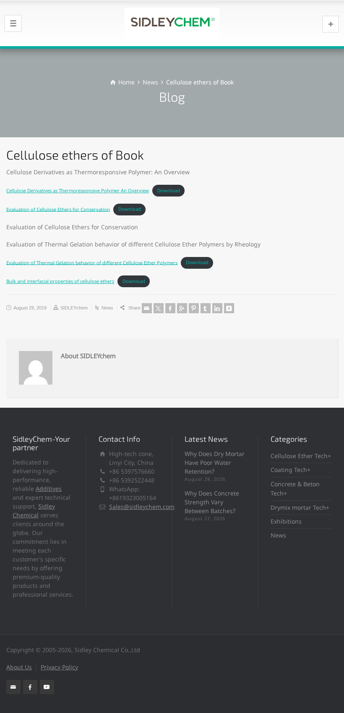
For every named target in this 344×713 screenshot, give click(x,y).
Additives (49, 489)
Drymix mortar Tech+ (300, 507)
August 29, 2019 (30, 307)
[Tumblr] (206, 308)
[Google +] (182, 308)
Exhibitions (286, 521)
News (107, 307)
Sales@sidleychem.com (142, 507)
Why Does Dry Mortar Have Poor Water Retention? (215, 462)
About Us (19, 667)
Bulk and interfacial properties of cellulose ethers (60, 281)
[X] (159, 308)
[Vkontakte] (229, 308)
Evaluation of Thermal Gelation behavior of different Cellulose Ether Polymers (91, 262)
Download (168, 190)
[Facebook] (170, 308)
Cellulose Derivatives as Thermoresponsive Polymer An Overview (77, 190)
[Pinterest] (194, 308)
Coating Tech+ (290, 470)
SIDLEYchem (74, 307)
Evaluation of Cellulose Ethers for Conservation (58, 209)
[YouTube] (47, 687)
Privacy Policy (59, 667)
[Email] (147, 308)
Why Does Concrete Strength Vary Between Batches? (212, 502)
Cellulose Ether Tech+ (301, 456)
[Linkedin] (217, 308)
